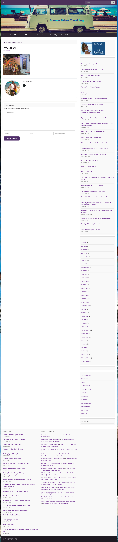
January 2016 (85, 361)
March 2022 (84, 288)
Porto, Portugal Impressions (90, 75)
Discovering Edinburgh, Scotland (92, 104)
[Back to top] (114, 538)
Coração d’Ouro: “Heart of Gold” (92, 69)
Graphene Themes (15, 539)
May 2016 (84, 347)
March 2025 (84, 263)
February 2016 (85, 358)
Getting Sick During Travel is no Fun (93, 224)
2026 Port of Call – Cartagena (91, 137)
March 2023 (84, 277)
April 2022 (84, 284)
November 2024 (85, 267)
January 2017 (85, 333)
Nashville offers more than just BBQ (93, 154)
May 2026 (84, 246)
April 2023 (84, 274)
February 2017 (85, 330)
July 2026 (83, 243)
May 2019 (84, 309)
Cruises (83, 382)
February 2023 (85, 281)
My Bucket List (42, 35)
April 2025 (84, 260)
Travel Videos (65, 35)
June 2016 (84, 344)
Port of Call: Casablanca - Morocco (52, 492)
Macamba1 (7, 50)
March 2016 (84, 354)
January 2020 (85, 302)
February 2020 (85, 298)
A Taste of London (87, 172)
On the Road (84, 396)
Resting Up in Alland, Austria (90, 87)
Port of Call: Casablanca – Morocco (93, 191)
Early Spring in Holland (88, 166)
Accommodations (86, 375)
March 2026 (84, 253)
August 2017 (84, 316)
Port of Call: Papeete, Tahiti (90, 230)
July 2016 (83, 340)
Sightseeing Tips (86, 403)
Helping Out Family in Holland (91, 81)
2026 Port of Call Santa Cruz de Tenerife (94, 143)
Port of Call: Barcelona (56, 475)
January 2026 (85, 257)
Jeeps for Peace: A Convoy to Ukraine (94, 98)
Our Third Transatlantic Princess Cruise (94, 149)
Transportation (85, 406)
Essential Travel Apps (26, 35)
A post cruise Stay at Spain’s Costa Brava (95, 118)
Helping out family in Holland (50, 439)
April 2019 (84, 312)
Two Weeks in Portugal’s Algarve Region (55, 503)
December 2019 (85, 305)
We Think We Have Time (89, 160)
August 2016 (84, 337)
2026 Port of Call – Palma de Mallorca (93, 131)
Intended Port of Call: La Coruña (92, 185)
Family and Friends (86, 389)
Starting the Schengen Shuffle (91, 64)
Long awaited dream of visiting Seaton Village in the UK (58, 501)
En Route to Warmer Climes (14, 42)
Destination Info (85, 385)
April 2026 (84, 250)
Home (5, 35)
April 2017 (84, 323)
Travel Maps (84, 410)
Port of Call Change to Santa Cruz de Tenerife (96, 197)
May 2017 (84, 319)
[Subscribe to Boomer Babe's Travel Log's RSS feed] (4, 2)
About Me (13, 35)
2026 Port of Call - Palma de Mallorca (52, 477)
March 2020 (84, 295)
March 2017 (84, 326)
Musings (83, 392)
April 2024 (84, 270)
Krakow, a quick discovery (90, 93)
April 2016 (84, 351)
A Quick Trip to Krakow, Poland (50, 463)
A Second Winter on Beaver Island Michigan (96, 218)
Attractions (84, 378)
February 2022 (85, 291)
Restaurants (84, 399)
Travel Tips (54, 35)
